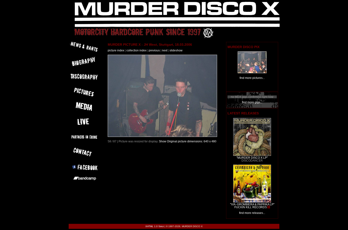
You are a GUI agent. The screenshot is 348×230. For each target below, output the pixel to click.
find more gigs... (252, 102)
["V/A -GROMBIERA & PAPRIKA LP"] (252, 201)
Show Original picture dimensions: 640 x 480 (187, 141)
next (164, 50)
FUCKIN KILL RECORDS (250, 207)
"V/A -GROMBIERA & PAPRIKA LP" (252, 204)
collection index (136, 50)
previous (154, 50)
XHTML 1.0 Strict (154, 226)
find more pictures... (252, 78)
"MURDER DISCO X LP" (252, 157)
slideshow (176, 50)
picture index (116, 50)
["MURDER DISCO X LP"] (252, 154)
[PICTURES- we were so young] (252, 72)
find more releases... (252, 213)
